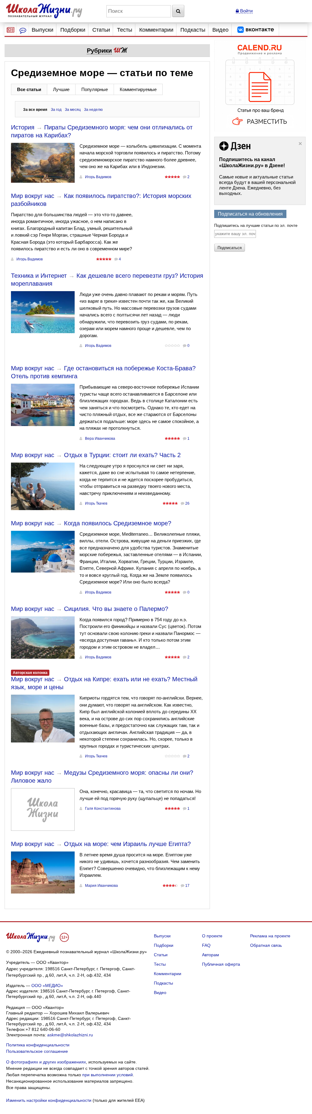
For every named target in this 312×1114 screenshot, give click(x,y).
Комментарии (156, 30)
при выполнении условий (107, 1074)
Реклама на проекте (270, 935)
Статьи (101, 30)
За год (56, 110)
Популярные (94, 89)
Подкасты (192, 30)
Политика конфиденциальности (37, 1044)
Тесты (124, 30)
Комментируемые (138, 89)
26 (187, 503)
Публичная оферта (221, 964)
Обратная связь (266, 945)
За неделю (93, 110)
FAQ (206, 945)
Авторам (210, 954)
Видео (220, 30)
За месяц (73, 110)
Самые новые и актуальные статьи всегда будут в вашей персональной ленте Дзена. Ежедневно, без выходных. (257, 185)
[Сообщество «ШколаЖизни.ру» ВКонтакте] (256, 30)
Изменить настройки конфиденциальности (48, 1100)
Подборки (72, 30)
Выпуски (42, 30)
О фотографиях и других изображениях (46, 1061)
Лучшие (61, 89)
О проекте (212, 935)
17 (187, 885)
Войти (246, 10)
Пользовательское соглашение (37, 1051)
